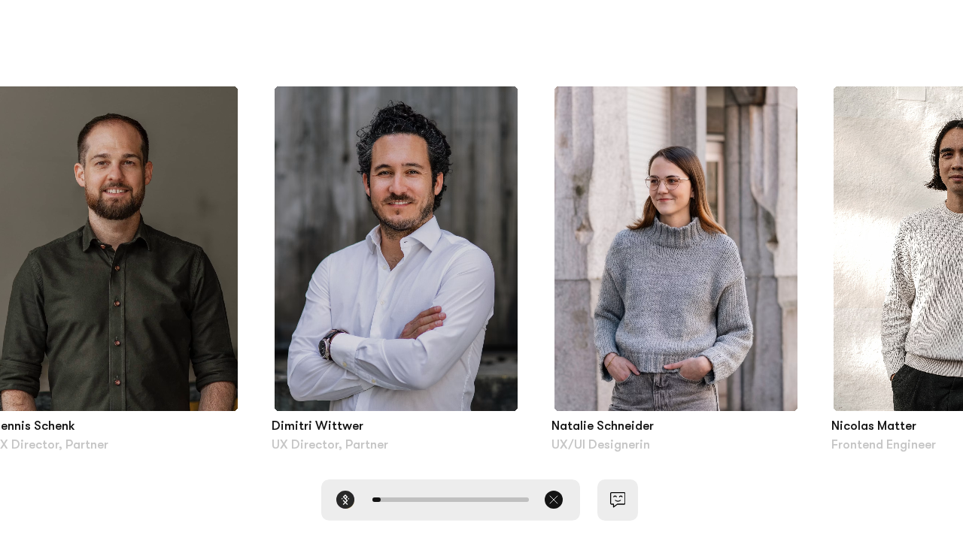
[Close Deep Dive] (554, 500)
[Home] (345, 500)
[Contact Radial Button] (618, 500)
